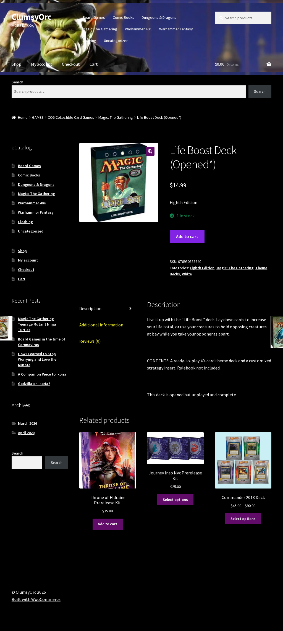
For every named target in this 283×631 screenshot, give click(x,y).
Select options (175, 499)
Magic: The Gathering (100, 29)
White (187, 273)
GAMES (38, 117)
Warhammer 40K (138, 29)
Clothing (89, 40)
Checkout (71, 64)
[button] (150, 151)
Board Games (94, 17)
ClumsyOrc (31, 16)
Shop (16, 64)
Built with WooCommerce (36, 599)
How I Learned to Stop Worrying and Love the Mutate (37, 359)
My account (41, 64)
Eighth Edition (202, 267)
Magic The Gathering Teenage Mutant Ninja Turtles (37, 324)
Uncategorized (116, 40)
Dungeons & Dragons (159, 17)
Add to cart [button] (107, 523)
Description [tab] (90, 308)
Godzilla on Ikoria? (34, 383)
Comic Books (123, 17)
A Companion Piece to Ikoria (42, 374)
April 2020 (26, 432)
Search (17, 82)
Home (23, 117)
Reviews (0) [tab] (90, 341)
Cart (94, 64)
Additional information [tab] (101, 325)
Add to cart (187, 236)
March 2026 (27, 423)
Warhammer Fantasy (176, 29)
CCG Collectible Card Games (71, 117)
